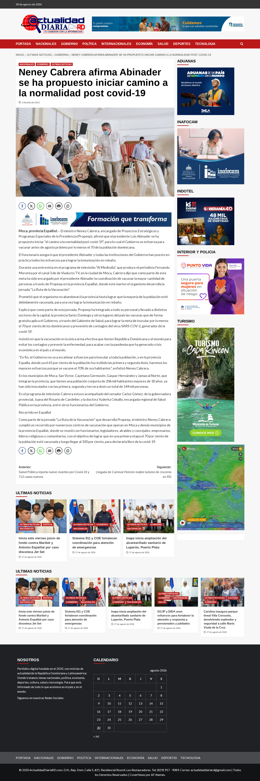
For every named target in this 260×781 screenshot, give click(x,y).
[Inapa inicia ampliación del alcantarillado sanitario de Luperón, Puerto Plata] (148, 516)
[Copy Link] (68, 206)
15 (161, 703)
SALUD (163, 43)
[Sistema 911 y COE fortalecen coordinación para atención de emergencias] (94, 516)
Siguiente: (133, 472)
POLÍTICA (89, 43)
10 (109, 703)
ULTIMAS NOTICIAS (62, 64)
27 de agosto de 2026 (32, 557)
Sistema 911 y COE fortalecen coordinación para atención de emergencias (94, 542)
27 (140, 719)
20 (140, 711)
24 (109, 719)
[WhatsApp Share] (40, 206)
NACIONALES (46, 43)
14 (151, 703)
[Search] (241, 44)
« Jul (96, 736)
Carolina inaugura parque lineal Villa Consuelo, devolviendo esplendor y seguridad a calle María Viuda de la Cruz (221, 619)
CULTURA (233, 598)
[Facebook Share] (22, 206)
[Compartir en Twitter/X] (31, 206)
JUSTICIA (47, 524)
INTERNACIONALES (116, 43)
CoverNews (137, 774)
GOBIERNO (69, 43)
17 (109, 711)
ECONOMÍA (144, 43)
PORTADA (23, 43)
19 (130, 711)
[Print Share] (58, 206)
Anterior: (54, 472)
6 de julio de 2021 (31, 102)
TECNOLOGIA (205, 43)
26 (130, 719)
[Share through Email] (49, 206)
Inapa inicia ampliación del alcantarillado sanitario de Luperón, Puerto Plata (146, 542)
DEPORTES (181, 43)
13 (140, 703)
